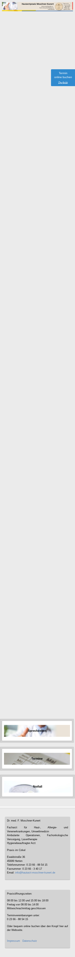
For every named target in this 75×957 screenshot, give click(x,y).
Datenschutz (29, 940)
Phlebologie (16, 685)
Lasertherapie (17, 681)
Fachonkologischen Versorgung (27, 217)
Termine (37, 758)
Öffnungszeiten (18, 677)
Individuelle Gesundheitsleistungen (29, 701)
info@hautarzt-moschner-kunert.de (35, 872)
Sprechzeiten (37, 730)
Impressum (13, 940)
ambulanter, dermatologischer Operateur (38, 194)
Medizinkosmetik (19, 697)
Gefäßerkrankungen (21, 693)
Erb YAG (27, 239)
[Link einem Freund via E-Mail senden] (65, 47)
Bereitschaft (16, 665)
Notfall (13, 669)
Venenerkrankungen (21, 689)
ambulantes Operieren (44, 198)
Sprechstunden (18, 673)
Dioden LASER (47, 239)
